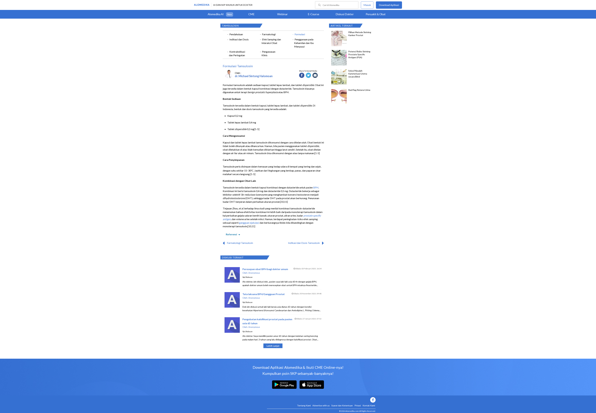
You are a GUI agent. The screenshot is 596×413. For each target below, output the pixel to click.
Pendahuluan (236, 34)
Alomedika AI (216, 14)
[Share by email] (315, 75)
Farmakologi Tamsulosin (240, 242)
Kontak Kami (369, 405)
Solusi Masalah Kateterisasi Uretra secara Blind (357, 73)
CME (251, 14)
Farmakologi (269, 34)
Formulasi (300, 34)
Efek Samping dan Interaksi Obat (271, 41)
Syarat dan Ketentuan (342, 405)
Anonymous (254, 272)
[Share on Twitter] (308, 75)
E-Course (313, 14)
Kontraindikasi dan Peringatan (237, 53)
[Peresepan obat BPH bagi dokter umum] (232, 281)
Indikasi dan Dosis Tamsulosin (304, 242)
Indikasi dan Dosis (239, 39)
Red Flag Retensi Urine (359, 90)
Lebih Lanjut (272, 345)
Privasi (357, 405)
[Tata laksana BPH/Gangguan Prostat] (232, 306)
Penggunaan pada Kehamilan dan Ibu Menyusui (304, 43)
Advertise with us (321, 405)
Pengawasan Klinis (268, 53)
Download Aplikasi (389, 4)
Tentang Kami (304, 405)
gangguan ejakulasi (249, 222)
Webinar (282, 14)
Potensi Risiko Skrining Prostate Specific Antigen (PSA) (359, 54)
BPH (315, 187)
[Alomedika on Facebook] (321, 400)
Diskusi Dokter (345, 14)
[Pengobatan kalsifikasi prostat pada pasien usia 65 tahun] (232, 331)
